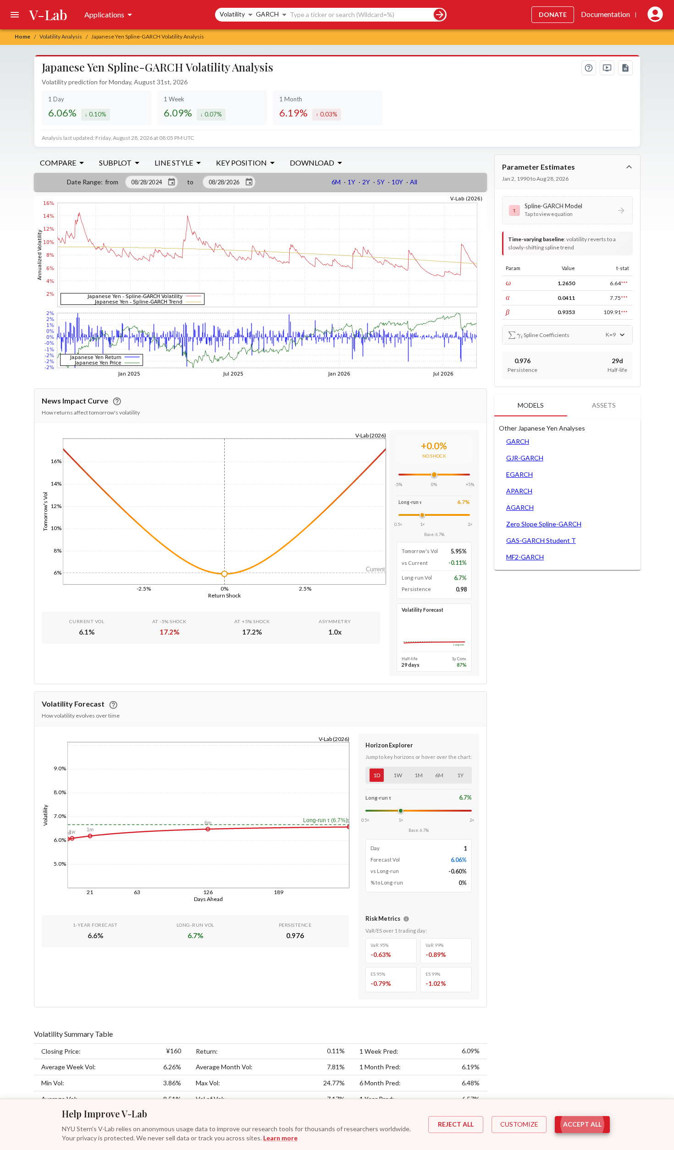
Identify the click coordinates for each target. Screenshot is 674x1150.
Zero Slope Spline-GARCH (543, 524)
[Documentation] (625, 68)
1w (397, 775)
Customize (519, 1124)
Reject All (456, 1124)
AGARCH (520, 507)
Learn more (280, 1138)
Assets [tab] (604, 405)
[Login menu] (653, 14)
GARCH (517, 441)
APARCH (519, 491)
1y (460, 775)
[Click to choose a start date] (171, 182)
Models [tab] (531, 405)
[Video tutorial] (607, 68)
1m (418, 775)
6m (439, 775)
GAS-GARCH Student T (541, 540)
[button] (567, 210)
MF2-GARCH (525, 557)
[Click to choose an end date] (249, 182)
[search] (439, 14)
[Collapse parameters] (629, 167)
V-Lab (48, 15)
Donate (553, 14)
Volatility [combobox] (232, 14)
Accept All (582, 1124)
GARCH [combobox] (267, 14)
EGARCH (519, 474)
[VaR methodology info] (406, 919)
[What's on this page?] (588, 68)
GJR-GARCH (524, 458)
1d (376, 775)
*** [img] (624, 283)
